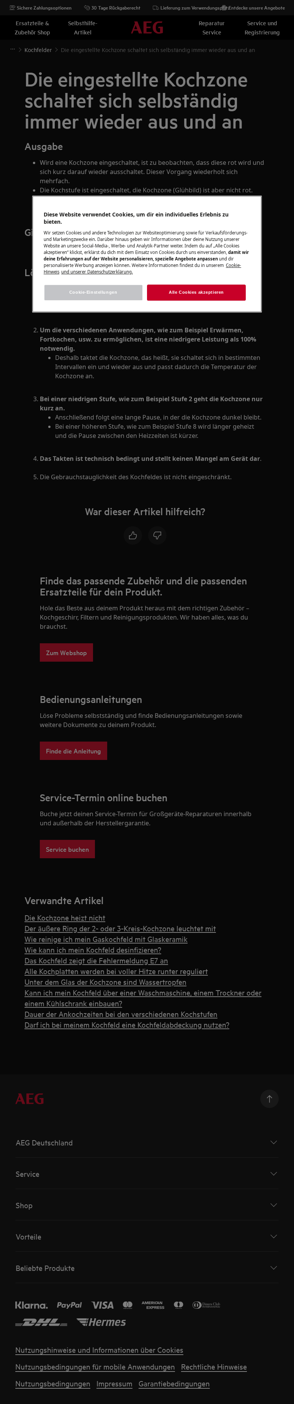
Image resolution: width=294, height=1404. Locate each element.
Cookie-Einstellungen (93, 292)
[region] (147, 254)
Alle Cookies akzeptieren (196, 292)
